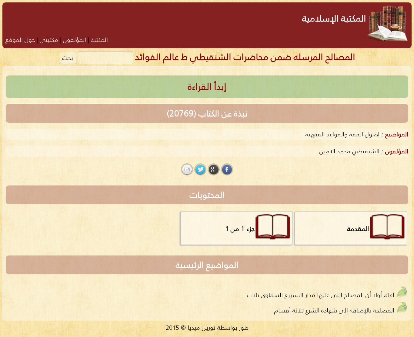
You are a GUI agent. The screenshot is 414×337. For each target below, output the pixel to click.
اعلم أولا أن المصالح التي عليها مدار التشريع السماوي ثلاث (320, 294)
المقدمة (358, 228)
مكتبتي (49, 39)
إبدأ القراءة (207, 86)
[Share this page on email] (187, 169)
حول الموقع (20, 39)
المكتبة (99, 39)
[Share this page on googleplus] (214, 169)
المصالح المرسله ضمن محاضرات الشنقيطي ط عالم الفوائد (245, 57)
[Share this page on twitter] (200, 169)
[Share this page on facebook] (227, 169)
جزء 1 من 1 (240, 228)
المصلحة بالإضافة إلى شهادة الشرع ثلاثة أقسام (334, 310)
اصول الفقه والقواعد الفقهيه (342, 134)
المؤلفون (74, 39)
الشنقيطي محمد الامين (349, 151)
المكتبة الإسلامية (334, 18)
